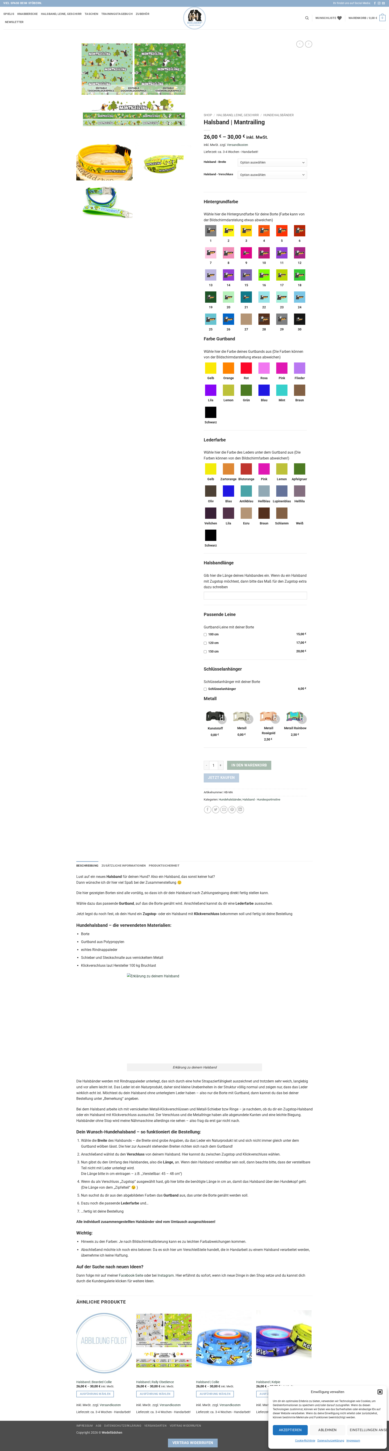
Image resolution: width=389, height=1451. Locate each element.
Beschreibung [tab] (87, 865)
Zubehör (142, 14)
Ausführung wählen (95, 1394)
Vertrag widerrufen (185, 1425)
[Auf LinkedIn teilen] (240, 809)
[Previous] (76, 1365)
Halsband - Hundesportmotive (261, 799)
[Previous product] (308, 44)
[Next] (311, 1365)
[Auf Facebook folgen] (374, 3)
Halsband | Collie (207, 1382)
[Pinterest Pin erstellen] (232, 809)
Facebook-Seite (131, 1275)
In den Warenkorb (249, 765)
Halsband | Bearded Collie (94, 1382)
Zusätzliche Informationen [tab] (124, 865)
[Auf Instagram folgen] (379, 3)
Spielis (8, 14)
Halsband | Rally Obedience (155, 1382)
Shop (208, 115)
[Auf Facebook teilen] (207, 809)
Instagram (166, 1275)
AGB (98, 1425)
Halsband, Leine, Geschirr (61, 14)
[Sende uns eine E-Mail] (383, 3)
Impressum (353, 1440)
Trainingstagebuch (117, 14)
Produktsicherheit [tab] (164, 865)
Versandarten (155, 1425)
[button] (380, 1392)
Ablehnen (327, 1430)
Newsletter (14, 22)
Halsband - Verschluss (218, 174)
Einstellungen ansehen (366, 1430)
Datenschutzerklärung (330, 1440)
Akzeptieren (290, 1430)
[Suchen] (307, 18)
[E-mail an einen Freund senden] (224, 809)
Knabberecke (27, 14)
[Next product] (299, 44)
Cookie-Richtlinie (305, 1440)
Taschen (91, 14)
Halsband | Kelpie (268, 1382)
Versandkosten (237, 145)
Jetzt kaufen (221, 778)
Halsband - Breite (215, 162)
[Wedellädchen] (194, 18)
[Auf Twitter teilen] (215, 809)
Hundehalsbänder (278, 115)
